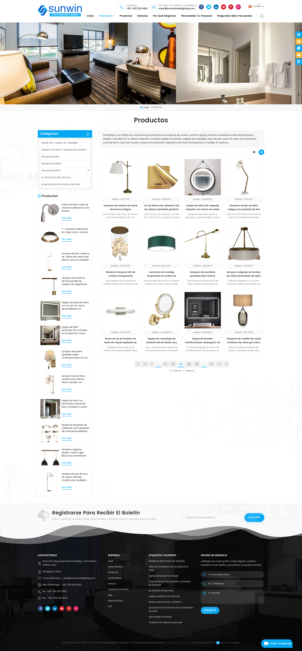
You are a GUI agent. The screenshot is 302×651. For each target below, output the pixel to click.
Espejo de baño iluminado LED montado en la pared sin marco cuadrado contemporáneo (74, 330)
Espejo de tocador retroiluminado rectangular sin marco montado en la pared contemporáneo (202, 340)
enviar (208, 610)
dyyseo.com (185, 642)
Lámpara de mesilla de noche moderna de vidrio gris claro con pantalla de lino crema (243, 340)
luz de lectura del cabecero (56, 177)
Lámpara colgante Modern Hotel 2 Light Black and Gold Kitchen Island (74, 452)
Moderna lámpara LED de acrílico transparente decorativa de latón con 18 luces (121, 274)
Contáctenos (114, 578)
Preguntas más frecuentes (234, 16)
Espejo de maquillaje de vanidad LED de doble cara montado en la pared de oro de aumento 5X (161, 340)
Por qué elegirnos (164, 16)
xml (110, 606)
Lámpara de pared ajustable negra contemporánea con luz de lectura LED (75, 354)
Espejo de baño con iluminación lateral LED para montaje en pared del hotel (74, 404)
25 (197, 364)
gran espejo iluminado (160, 617)
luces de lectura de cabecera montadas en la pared (170, 583)
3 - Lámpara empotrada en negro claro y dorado (75, 231)
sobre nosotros (115, 567)
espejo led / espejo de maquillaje (60, 143)
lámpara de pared (51, 163)
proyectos (126, 16)
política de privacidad (203, 642)
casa (90, 16)
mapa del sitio (115, 601)
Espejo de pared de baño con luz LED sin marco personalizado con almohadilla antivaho (75, 305)
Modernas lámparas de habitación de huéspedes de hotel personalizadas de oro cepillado (75, 428)
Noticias (142, 16)
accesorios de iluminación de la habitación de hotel (171, 609)
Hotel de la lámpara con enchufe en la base (168, 568)
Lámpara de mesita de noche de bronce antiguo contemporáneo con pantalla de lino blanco (120, 207)
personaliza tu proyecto (196, 16)
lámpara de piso (50, 156)
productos (105, 16)
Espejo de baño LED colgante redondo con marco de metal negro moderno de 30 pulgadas (202, 207)
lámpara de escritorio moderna (165, 602)
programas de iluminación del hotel (61, 184)
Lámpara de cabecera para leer (165, 622)
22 (173, 364)
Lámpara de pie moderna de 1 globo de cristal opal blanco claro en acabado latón (75, 257)
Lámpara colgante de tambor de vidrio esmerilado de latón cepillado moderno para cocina (244, 274)
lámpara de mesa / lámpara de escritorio (64, 150)
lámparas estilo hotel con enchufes (167, 561)
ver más (67, 218)
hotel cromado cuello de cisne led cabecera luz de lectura (75, 208)
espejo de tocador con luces (163, 576)
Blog (110, 595)
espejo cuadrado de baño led (164, 596)
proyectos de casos (118, 589)
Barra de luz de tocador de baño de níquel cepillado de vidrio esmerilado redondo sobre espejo (120, 340)
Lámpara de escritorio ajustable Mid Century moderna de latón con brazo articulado (202, 274)
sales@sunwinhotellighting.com (176, 8)
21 (165, 364)
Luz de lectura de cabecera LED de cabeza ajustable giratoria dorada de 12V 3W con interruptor (161, 207)
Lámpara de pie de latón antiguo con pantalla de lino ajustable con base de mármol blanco (243, 207)
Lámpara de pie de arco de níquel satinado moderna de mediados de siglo (75, 477)
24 (188, 364)
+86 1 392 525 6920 (137, 8)
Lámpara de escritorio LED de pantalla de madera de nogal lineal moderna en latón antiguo (74, 281)
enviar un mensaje (280, 643)
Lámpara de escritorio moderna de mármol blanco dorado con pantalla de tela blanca (74, 379)
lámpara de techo (51, 170)
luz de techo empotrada (161, 590)
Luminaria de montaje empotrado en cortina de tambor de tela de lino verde (161, 274)
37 (211, 364)
